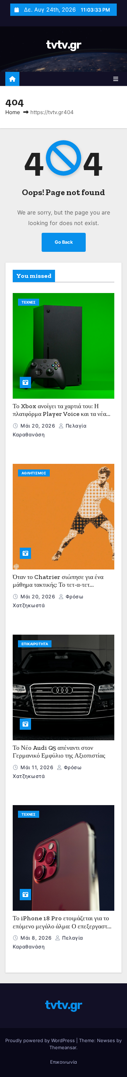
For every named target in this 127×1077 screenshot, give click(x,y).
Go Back (64, 242)
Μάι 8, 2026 (36, 938)
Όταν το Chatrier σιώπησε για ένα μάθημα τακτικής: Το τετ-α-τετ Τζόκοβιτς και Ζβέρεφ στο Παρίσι (58, 585)
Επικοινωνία (63, 1062)
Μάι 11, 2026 (37, 767)
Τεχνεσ (29, 302)
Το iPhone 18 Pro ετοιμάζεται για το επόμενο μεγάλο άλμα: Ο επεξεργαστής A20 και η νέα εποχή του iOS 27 (63, 926)
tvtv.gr (63, 44)
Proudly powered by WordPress (40, 1040)
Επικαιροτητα (35, 644)
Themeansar (62, 1047)
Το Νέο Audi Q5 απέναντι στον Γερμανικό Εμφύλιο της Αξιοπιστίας (59, 752)
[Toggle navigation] (116, 79)
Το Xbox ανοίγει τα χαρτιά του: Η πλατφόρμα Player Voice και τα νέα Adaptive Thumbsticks (59, 414)
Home (12, 112)
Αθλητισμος (34, 473)
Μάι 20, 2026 (38, 426)
